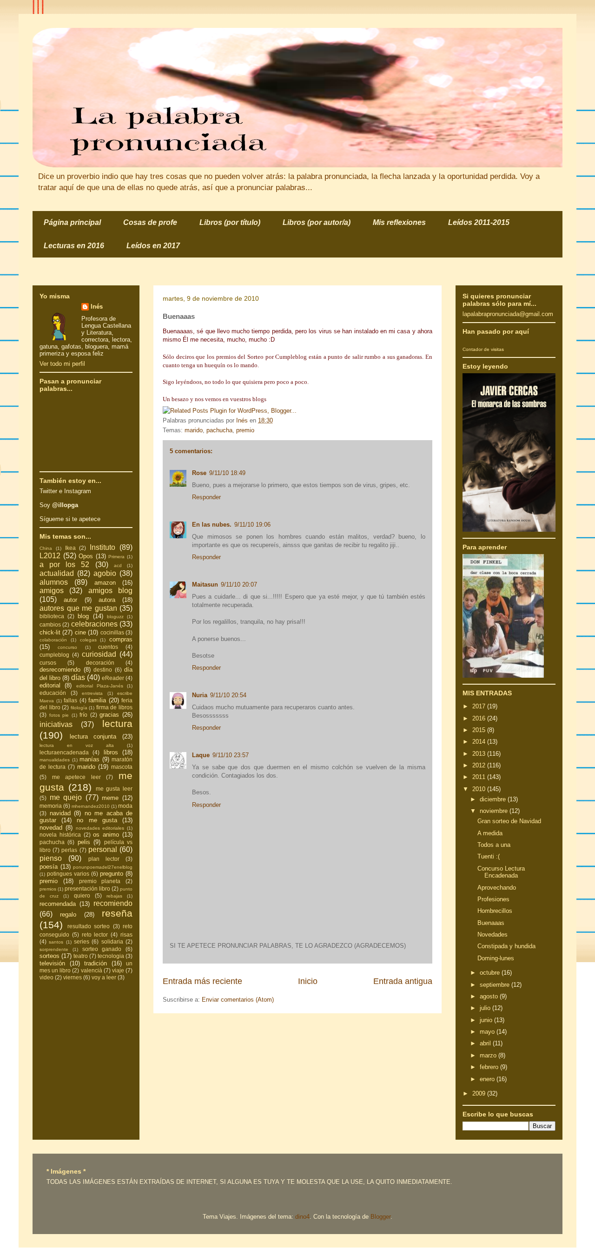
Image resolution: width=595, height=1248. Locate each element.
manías (89, 759)
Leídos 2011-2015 (478, 222)
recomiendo (112, 903)
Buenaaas (490, 922)
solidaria (112, 941)
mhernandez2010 (91, 806)
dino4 (302, 1216)
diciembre (494, 799)
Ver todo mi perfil (62, 363)
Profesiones (493, 899)
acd (118, 565)
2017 (479, 706)
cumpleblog (54, 655)
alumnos (54, 582)
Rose (199, 472)
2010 (479, 789)
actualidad (57, 573)
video (46, 977)
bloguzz (115, 616)
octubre (491, 972)
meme (110, 797)
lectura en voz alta (77, 745)
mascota (121, 767)
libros (111, 752)
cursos (48, 663)
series (81, 941)
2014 (479, 741)
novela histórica (60, 835)
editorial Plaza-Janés (99, 685)
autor (70, 599)
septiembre (495, 984)
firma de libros (114, 707)
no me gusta (97, 820)
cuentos (108, 647)
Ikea (70, 548)
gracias (109, 714)
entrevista (92, 693)
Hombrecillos (494, 910)
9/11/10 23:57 (230, 755)
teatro (80, 956)
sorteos (50, 955)
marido (194, 430)
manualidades (55, 759)
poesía (49, 866)
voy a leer (104, 977)
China (46, 548)
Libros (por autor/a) (316, 222)
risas (126, 934)
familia (97, 700)
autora (107, 599)
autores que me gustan (78, 608)
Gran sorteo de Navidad (509, 821)
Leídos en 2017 (153, 246)
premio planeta (100, 881)
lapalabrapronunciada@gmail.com (508, 313)
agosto (490, 996)
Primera (116, 556)
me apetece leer (76, 777)
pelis (84, 842)
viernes (72, 977)
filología (79, 707)
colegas (88, 639)
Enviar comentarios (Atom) (238, 999)
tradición (95, 963)
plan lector (103, 859)
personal (102, 849)
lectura (117, 723)
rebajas (114, 895)
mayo (488, 1031)
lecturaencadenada (64, 752)
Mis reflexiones (399, 222)
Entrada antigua (402, 981)
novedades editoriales (100, 828)
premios (48, 888)
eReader (113, 678)
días (78, 677)
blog (83, 616)
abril (486, 1043)
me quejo (66, 797)
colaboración (53, 639)
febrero (490, 1066)
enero (488, 1079)
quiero (82, 895)
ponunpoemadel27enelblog (102, 867)
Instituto (102, 547)
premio (245, 430)
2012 (479, 765)
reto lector (95, 934)
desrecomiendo (60, 669)
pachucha (219, 430)
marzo (489, 1055)
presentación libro (87, 888)
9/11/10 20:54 (228, 695)
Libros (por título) (229, 222)
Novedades (492, 934)
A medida (489, 833)
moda (125, 806)
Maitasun (205, 584)
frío (83, 715)
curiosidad (99, 654)
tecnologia (111, 956)
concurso (67, 647)
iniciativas (56, 724)
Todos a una (493, 844)
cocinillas (112, 632)
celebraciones (94, 624)
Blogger (380, 1216)
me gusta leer (114, 789)
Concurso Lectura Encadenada (501, 872)
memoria (51, 806)
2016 (479, 718)
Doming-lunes (495, 958)
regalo (68, 914)
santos (56, 941)
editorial (50, 685)
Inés (97, 306)
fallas (70, 700)
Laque (201, 755)
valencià (91, 970)
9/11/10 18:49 (227, 472)
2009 (479, 1093)
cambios (50, 624)
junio (487, 1020)
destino (102, 670)
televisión (52, 963)
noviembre (494, 810)
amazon (105, 582)
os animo (106, 834)
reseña (117, 913)
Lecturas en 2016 (74, 246)
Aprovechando (496, 887)
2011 (479, 776)
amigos (52, 590)
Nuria (199, 695)
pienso (51, 858)
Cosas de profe (150, 222)
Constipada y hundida (506, 946)
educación (53, 693)
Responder (206, 497)
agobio (104, 573)
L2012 (50, 556)
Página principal (72, 222)
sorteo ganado (102, 949)
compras (120, 639)
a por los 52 (65, 564)
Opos (86, 556)
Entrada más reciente (202, 981)
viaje (118, 970)
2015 (479, 729)
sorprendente (54, 949)
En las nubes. (211, 524)
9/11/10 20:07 (239, 584)
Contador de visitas (483, 349)
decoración (100, 663)
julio (486, 1007)
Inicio (307, 981)
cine (80, 632)
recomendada (58, 903)
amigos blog (110, 590)
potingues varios (68, 874)
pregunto (111, 873)
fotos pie (59, 715)
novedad (51, 827)
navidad (60, 813)
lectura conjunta (93, 736)
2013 (479, 753)
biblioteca (52, 616)
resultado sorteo (88, 926)
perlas (69, 850)
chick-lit (50, 632)
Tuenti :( (488, 856)
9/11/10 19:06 (252, 524)
